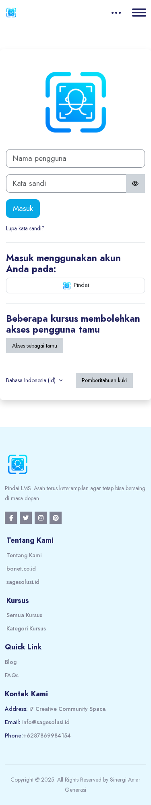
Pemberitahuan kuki (104, 380)
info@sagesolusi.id (46, 722)
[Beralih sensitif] (135, 183)
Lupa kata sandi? (25, 228)
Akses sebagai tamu (34, 345)
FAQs (12, 675)
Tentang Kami (23, 555)
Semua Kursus (24, 615)
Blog (11, 662)
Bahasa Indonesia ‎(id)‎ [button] (31, 380)
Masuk (23, 208)
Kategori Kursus (26, 628)
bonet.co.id (21, 569)
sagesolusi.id (22, 582)
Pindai (80, 284)
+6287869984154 (47, 735)
